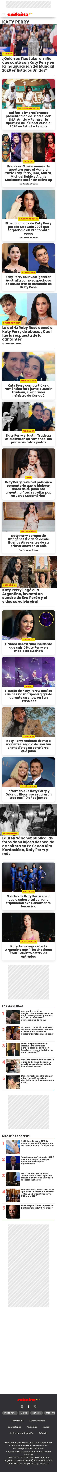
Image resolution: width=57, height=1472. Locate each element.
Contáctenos (14, 1427)
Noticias (37, 1412)
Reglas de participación (21, 1433)
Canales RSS (18, 1420)
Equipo (46, 1427)
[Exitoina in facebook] (28, 1406)
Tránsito (43, 1433)
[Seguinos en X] (35, 1406)
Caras (24, 1412)
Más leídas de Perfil (16, 1136)
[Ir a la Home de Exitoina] (20, 14)
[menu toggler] (3, 14)
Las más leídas (13, 1006)
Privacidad (32, 1427)
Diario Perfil (9, 1412)
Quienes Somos (37, 1420)
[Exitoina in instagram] (22, 1406)
